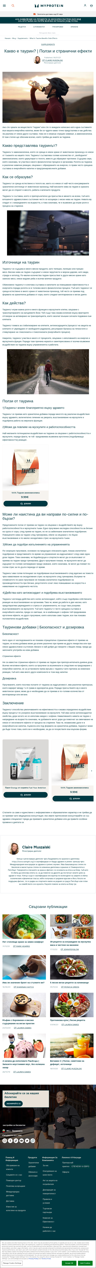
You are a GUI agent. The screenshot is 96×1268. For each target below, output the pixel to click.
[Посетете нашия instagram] (4, 1140)
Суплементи (39, 27)
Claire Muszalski (36, 847)
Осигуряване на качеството (50, 1173)
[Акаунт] (85, 5)
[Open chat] (32, 1140)
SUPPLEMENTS (48, 44)
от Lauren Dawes (22, 1028)
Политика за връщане (15, 1186)
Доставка (10, 1201)
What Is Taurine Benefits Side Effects (43, 38)
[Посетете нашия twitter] (27, 1140)
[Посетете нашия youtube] (21, 1140)
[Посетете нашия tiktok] (16, 1140)
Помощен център (13, 1180)
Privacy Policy (33, 1258)
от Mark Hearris (21, 946)
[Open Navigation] (4, 5)
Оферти (65, 1172)
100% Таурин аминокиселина (26, 493)
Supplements (23, 38)
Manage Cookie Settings (12, 1263)
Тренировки (57, 27)
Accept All (69, 1263)
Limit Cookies (85, 1263)
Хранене (74, 27)
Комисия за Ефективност (48, 1220)
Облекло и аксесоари (32, 1174)
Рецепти (22, 27)
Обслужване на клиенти (13, 1167)
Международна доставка (12, 1193)
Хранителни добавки (33, 1164)
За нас (45, 1165)
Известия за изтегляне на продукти (16, 1208)
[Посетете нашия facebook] (10, 1140)
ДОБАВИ (27, 504)
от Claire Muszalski (52, 60)
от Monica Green (70, 987)
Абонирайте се (14, 1104)
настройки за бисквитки (14, 1125)
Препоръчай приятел (75, 1164)
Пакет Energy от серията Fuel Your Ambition (25, 788)
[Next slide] (92, 771)
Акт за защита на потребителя (50, 1182)
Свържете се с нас (14, 1175)
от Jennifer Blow (70, 949)
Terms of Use (46, 1258)
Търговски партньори (47, 1210)
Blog (14, 38)
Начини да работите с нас (49, 1229)
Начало (8, 38)
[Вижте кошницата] (91, 5)
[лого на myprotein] (49, 5)
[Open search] (13, 5)
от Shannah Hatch (24, 987)
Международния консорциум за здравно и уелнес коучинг (35, 864)
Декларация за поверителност (49, 1192)
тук (75, 884)
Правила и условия (47, 1201)
